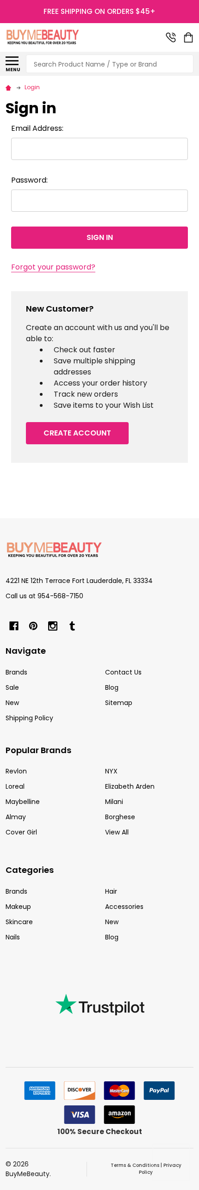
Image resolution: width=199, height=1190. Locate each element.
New (12, 702)
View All (117, 832)
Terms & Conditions (135, 1165)
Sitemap (118, 702)
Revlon (16, 771)
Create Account (77, 433)
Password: (29, 180)
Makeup (18, 906)
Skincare (19, 921)
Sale (12, 687)
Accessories (124, 906)
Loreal (15, 786)
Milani (114, 801)
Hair (111, 891)
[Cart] (189, 37)
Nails (13, 937)
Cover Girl (21, 832)
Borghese (120, 817)
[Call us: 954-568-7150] (171, 37)
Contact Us (123, 672)
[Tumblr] (72, 626)
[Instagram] (52, 626)
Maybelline (23, 801)
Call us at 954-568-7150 (44, 596)
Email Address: (37, 128)
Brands (16, 672)
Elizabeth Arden (130, 786)
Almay (16, 817)
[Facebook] (14, 626)
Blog (111, 687)
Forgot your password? (53, 267)
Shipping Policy (29, 718)
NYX (111, 771)
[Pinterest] (33, 626)
